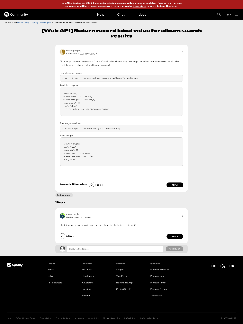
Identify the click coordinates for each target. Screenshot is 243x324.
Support (120, 269)
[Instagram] (215, 266)
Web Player (122, 276)
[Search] (219, 14)
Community (19, 14)
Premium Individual (159, 269)
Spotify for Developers (41, 22)
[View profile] (62, 51)
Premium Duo (157, 276)
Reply (175, 185)
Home (20, 22)
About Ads (79, 318)
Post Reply (174, 248)
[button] (183, 52)
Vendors (86, 295)
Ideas (142, 14)
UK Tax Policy (129, 318)
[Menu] (236, 14)
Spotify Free (156, 295)
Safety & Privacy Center (26, 318)
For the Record (55, 282)
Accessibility (93, 318)
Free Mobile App (124, 282)
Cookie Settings (63, 318)
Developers (88, 276)
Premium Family (158, 282)
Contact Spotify (124, 289)
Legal (9, 318)
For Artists (87, 269)
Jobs (50, 276)
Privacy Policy (45, 318)
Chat (121, 14)
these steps (139, 6)
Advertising (87, 282)
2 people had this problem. (73, 183)
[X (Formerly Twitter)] (223, 266)
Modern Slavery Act (111, 318)
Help (100, 14)
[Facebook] (233, 266)
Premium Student (159, 289)
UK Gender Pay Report (149, 318)
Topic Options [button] (63, 195)
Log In (228, 14)
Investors (86, 289)
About (51, 269)
